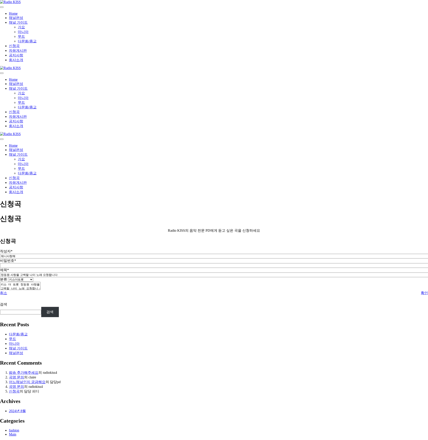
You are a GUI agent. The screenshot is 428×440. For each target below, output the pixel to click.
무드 (21, 36)
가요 (21, 27)
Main (12, 434)
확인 (424, 293)
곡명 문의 (16, 377)
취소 (3, 293)
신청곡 (14, 46)
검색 (3, 304)
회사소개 (16, 60)
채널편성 (16, 18)
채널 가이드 (18, 22)
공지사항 (16, 55)
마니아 (23, 32)
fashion (14, 430)
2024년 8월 (17, 411)
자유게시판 (18, 50)
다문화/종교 (27, 41)
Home (13, 13)
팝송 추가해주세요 (23, 372)
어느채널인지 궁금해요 (27, 382)
